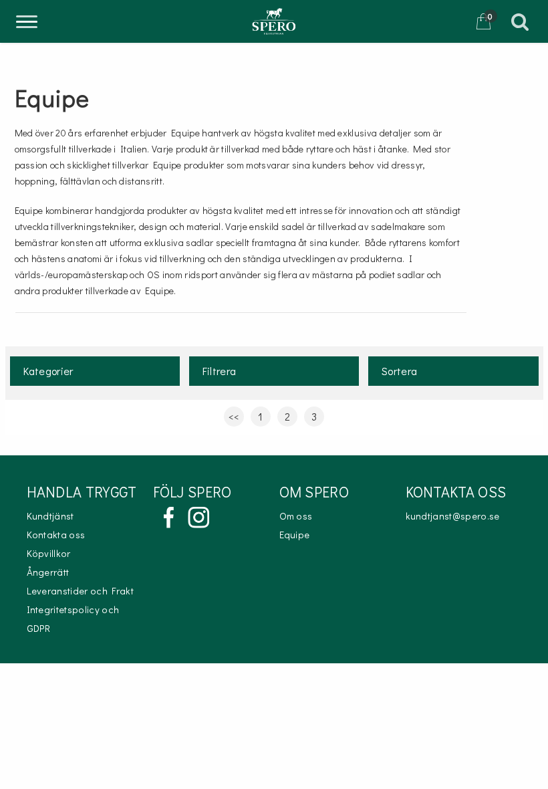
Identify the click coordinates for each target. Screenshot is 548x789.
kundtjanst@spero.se (453, 516)
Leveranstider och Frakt (80, 590)
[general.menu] (26, 23)
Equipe (294, 534)
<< (234, 416)
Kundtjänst (50, 516)
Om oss (296, 516)
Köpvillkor (49, 553)
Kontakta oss (56, 534)
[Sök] (527, 21)
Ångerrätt (48, 572)
